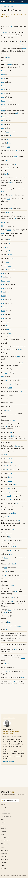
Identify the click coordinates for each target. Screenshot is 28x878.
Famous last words (6, 816)
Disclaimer (4, 862)
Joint (3, 376)
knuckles (13, 513)
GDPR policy (4, 850)
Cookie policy (4, 853)
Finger (3, 222)
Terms (3, 865)
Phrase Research (5, 840)
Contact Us (4, 834)
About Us (3, 828)
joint (8, 143)
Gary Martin (8, 729)
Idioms (3, 810)
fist (6, 373)
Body (3, 71)
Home (2, 781)
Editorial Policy (5, 844)
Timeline (3, 831)
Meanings (3, 807)
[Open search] (22, 2)
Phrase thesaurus (10, 781)
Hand (7, 168)
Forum (3, 822)
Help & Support (5, 837)
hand (11, 26)
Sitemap (3, 868)
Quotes (3, 819)
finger (5, 32)
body (20, 41)
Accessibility (4, 859)
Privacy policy (4, 856)
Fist (8, 199)
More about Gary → (8, 761)
